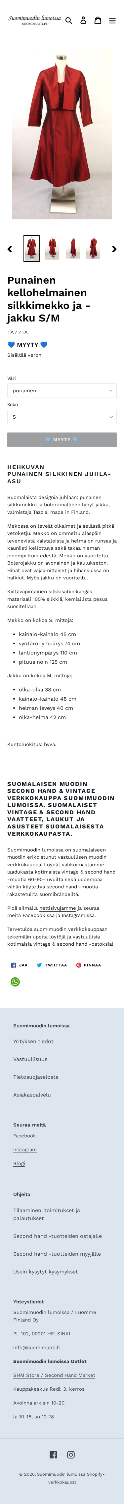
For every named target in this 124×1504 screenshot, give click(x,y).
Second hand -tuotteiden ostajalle (57, 1236)
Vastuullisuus (30, 1059)
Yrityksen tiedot (33, 1041)
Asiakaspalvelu (32, 1095)
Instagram (25, 1150)
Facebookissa (38, 915)
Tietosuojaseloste (36, 1077)
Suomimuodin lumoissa (61, 1474)
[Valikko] (112, 20)
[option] (31, 248)
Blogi (19, 1163)
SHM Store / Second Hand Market (54, 1375)
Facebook (24, 1136)
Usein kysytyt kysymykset (45, 1271)
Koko (12, 404)
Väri (11, 378)
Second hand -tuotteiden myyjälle (57, 1254)
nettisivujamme (57, 908)
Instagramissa (78, 915)
